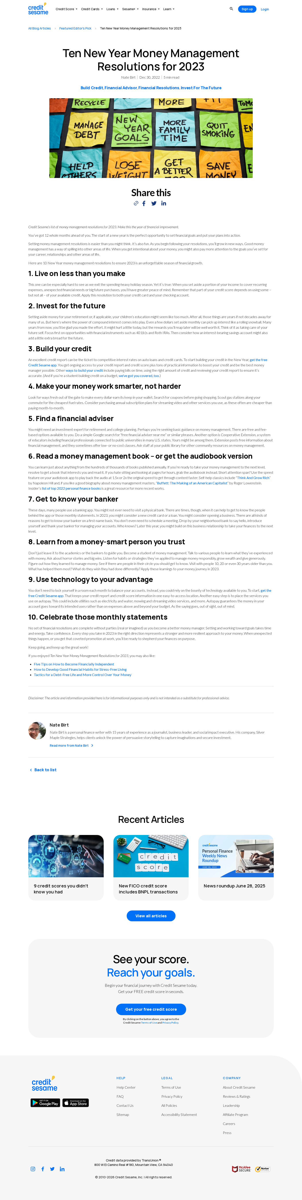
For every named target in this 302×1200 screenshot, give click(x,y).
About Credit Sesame (239, 1087)
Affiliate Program (235, 1114)
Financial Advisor (121, 87)
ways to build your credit (84, 370)
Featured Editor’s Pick (75, 28)
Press (227, 1132)
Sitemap (123, 1114)
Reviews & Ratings (236, 1096)
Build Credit (92, 87)
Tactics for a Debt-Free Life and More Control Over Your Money (82, 674)
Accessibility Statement (179, 1114)
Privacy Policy (170, 1022)
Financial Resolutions (158, 87)
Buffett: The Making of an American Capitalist (192, 483)
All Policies (169, 1105)
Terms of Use (149, 1022)
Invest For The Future (201, 87)
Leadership (231, 1105)
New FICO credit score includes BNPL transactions (148, 889)
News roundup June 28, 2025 (234, 886)
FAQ (120, 1096)
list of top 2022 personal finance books (71, 488)
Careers (229, 1123)
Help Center (126, 1087)
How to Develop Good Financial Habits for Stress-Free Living (80, 669)
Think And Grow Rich (253, 477)
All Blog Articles (39, 28)
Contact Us (125, 1105)
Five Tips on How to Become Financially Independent (74, 664)
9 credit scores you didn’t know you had (61, 889)
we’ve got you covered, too (139, 375)
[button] (144, 203)
